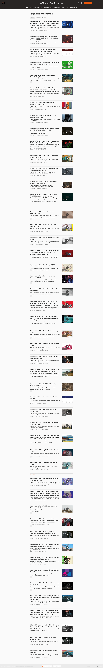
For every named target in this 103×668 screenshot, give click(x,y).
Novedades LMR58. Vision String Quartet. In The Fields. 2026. (44, 423)
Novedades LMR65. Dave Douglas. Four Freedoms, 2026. (43, 277)
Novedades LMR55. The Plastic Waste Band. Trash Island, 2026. (44, 479)
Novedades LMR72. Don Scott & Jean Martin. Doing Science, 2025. (44, 156)
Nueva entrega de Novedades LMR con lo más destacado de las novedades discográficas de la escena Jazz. (44, 587)
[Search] (78, 3)
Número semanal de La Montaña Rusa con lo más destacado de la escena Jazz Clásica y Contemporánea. (44, 616)
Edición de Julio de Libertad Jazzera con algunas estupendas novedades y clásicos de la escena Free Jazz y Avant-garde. (44, 308)
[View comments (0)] (40, 32)
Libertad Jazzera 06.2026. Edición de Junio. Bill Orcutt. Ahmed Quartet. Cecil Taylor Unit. (44, 626)
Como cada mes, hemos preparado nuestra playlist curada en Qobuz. (45, 401)
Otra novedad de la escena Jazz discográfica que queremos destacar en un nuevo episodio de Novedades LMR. (44, 216)
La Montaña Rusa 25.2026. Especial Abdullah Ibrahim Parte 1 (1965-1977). (44, 558)
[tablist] (38, 17)
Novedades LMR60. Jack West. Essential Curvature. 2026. (43, 385)
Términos (22, 666)
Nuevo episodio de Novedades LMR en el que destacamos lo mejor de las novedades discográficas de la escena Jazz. (44, 602)
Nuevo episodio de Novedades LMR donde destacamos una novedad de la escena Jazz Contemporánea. (44, 293)
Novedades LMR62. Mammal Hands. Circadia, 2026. (44, 344)
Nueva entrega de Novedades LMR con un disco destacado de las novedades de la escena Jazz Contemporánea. (45, 280)
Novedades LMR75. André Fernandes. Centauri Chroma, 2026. (42, 103)
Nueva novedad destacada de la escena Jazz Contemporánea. (44, 42)
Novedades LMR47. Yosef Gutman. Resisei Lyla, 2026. (43, 651)
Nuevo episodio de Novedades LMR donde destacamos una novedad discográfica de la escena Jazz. (44, 361)
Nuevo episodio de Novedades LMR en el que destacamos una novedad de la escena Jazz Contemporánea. (44, 160)
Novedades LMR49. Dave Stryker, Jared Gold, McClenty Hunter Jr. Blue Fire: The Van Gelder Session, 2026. (44, 597)
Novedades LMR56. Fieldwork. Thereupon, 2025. (44, 463)
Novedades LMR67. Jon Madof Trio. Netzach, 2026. (44, 238)
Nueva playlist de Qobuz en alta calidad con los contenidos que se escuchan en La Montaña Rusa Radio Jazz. (44, 54)
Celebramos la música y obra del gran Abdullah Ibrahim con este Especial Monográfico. (44, 561)
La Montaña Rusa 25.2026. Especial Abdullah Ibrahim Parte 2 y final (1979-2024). (44, 545)
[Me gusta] (31, 32)
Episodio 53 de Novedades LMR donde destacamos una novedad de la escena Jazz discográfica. (43, 523)
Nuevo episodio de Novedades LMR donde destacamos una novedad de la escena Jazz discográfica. (44, 536)
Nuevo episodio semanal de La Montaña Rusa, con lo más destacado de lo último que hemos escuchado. (44, 441)
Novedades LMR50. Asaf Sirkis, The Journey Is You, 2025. (44, 584)
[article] (51, 27)
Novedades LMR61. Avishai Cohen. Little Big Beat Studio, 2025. (44, 357)
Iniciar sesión (96, 3)
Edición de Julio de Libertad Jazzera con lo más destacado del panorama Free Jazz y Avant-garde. (44, 629)
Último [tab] (32, 17)
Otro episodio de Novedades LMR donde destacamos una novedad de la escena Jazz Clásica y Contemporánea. (44, 642)
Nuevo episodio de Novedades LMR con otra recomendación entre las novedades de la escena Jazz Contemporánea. (44, 79)
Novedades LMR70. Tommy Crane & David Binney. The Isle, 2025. (43, 182)
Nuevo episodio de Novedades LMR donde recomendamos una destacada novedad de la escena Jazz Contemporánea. (44, 267)
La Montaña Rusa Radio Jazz (43, 30)
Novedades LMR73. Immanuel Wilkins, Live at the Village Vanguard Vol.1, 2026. (44, 129)
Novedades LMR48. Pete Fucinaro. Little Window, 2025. (43, 638)
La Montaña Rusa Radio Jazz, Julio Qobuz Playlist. (43, 397)
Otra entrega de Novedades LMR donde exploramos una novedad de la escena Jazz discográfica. (43, 574)
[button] (27, 7)
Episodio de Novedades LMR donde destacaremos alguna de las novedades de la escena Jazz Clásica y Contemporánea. (44, 655)
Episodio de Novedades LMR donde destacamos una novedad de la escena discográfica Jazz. (45, 348)
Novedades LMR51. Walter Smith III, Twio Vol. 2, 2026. (44, 571)
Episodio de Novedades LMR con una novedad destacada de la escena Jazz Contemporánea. (44, 132)
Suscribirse (88, 3)
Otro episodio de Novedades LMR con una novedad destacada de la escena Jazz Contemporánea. (42, 173)
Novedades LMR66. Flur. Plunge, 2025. (42, 265)
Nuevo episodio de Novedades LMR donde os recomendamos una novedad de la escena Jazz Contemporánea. (41, 185)
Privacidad (18, 666)
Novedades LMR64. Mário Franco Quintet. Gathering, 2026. (43, 290)
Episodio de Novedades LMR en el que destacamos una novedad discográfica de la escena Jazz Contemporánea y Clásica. (44, 467)
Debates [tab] (44, 17)
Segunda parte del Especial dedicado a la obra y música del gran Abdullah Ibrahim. (44, 549)
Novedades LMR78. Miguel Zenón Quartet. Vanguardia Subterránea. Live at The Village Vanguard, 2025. (44, 38)
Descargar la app (57, 666)
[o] (67, 24)
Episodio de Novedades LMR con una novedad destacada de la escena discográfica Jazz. (44, 426)
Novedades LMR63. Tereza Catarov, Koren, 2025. (44, 331)
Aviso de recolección (29, 666)
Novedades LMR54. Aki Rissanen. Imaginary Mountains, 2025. (44, 507)
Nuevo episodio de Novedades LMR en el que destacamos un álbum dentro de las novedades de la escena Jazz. (45, 335)
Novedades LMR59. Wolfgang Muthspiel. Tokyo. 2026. (43, 410)
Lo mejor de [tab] (38, 17)
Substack (88, 666)
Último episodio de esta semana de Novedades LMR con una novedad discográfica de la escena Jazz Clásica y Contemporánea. (44, 454)
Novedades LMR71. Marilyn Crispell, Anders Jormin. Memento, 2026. (44, 169)
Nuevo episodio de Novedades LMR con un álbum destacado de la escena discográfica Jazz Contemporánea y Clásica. (44, 483)
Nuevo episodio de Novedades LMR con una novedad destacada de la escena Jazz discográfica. (43, 388)
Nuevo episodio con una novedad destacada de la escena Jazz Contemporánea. (45, 107)
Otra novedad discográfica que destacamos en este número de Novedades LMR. (44, 510)
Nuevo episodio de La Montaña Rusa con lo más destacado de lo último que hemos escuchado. (44, 28)
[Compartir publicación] (81, 3)
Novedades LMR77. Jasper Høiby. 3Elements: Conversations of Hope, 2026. (44, 63)
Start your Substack (48, 666)
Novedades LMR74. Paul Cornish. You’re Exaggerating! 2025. (43, 116)
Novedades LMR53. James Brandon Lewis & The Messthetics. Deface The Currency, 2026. (45, 520)
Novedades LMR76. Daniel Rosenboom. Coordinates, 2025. (42, 76)
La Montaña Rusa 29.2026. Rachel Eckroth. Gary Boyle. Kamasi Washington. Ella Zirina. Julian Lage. (44, 318)
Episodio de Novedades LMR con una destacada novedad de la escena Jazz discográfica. (44, 414)
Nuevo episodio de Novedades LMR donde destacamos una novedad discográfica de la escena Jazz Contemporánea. (44, 242)
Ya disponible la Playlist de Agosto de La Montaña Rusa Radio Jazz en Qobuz (43, 50)
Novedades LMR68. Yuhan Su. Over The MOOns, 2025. (43, 225)
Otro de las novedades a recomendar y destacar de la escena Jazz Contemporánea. (44, 66)
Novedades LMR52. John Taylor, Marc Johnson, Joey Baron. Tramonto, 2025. (42, 532)
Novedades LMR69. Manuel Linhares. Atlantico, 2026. (42, 212)
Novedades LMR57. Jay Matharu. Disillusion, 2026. (44, 450)
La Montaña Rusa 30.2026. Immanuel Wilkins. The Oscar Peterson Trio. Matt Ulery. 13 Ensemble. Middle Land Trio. (45, 252)
